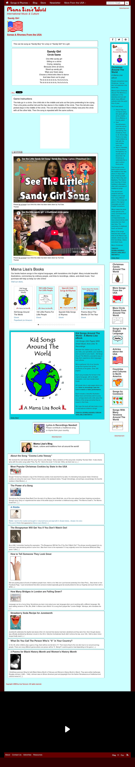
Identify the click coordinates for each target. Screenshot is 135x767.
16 (65, 324)
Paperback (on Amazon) (23, 320)
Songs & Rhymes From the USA (24, 34)
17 (67, 324)
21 (74, 324)
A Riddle (18, 523)
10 (54, 324)
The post (12, 523)
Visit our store (17, 281)
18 (68, 324)
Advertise (27, 754)
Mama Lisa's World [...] (40, 523)
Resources (37, 754)
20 (72, 324)
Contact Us (16, 754)
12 (58, 324)
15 (63, 324)
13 (59, 324)
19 (70, 324)
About (7, 754)
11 (56, 324)
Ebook (16, 317)
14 (61, 324)
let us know (22, 204)
